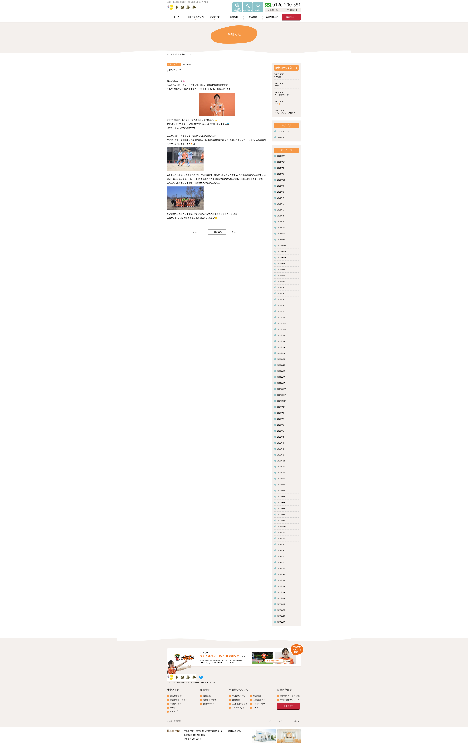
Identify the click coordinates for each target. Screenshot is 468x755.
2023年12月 (282, 245)
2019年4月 (281, 574)
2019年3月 (281, 580)
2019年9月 (281, 544)
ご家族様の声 (272, 17)
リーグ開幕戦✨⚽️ (281, 94)
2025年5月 (281, 210)
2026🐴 (277, 103)
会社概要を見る (234, 731)
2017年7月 (281, 610)
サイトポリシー (295, 721)
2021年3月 (281, 443)
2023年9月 (281, 263)
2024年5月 (281, 233)
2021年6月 (281, 425)
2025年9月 (281, 186)
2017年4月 (281, 616)
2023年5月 (281, 287)
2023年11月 (282, 251)
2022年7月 (281, 347)
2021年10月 (282, 401)
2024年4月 (281, 239)
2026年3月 (281, 168)
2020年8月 (281, 484)
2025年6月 (281, 204)
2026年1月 (281, 174)
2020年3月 (281, 514)
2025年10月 (282, 180)
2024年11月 (282, 227)
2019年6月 (281, 562)
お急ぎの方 (291, 17)
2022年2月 (281, 377)
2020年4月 (281, 508)
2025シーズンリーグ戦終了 (284, 112)
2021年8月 (281, 413)
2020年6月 (281, 496)
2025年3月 (281, 221)
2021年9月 (281, 407)
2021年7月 (281, 419)
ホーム (176, 17)
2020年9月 (281, 478)
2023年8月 (281, 269)
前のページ (197, 232)
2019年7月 (281, 556)
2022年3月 (281, 371)
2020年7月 (281, 490)
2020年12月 (282, 461)
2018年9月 (281, 598)
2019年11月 (282, 532)
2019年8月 (281, 550)
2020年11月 (282, 466)
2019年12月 (282, 526)
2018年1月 (281, 604)
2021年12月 (282, 389)
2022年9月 (281, 335)
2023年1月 (281, 311)
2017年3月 (281, 622)
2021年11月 (282, 395)
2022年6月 (281, 353)
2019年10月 (282, 538)
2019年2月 (281, 586)
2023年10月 (282, 257)
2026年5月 (281, 162)
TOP (168, 54)
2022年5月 (281, 359)
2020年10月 (282, 472)
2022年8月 (281, 341)
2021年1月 (281, 455)
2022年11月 (282, 323)
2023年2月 (281, 305)
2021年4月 (281, 437)
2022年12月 (282, 317)
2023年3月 (281, 299)
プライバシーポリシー (276, 721)
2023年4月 (281, 293)
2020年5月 (281, 502)
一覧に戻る (217, 232)
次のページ (236, 232)
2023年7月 (281, 275)
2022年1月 (281, 383)
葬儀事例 (253, 17)
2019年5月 (281, 568)
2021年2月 (281, 449)
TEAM (276, 85)
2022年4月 (281, 365)
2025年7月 (281, 198)
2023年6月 (281, 281)
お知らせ (176, 54)
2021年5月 (281, 431)
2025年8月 (281, 192)
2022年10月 (282, 329)
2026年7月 (281, 156)
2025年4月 (281, 216)
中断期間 (277, 76)
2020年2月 (281, 520)
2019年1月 (281, 592)
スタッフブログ (283, 131)
